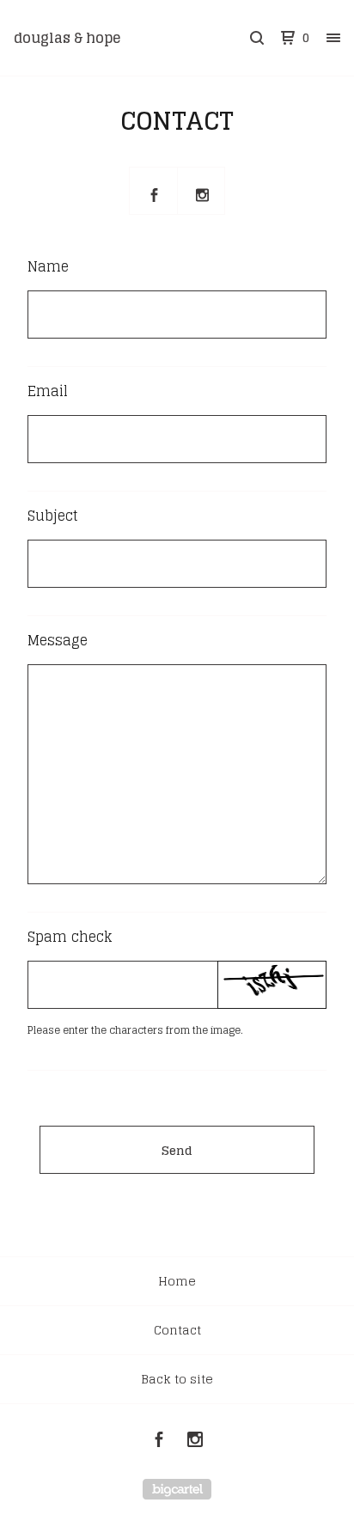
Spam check (69, 937)
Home (177, 1281)
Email (47, 391)
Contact (177, 1330)
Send (177, 1150)
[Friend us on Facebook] (154, 192)
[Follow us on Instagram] (202, 192)
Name (48, 266)
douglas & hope (67, 38)
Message (57, 640)
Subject (52, 516)
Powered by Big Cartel (177, 1489)
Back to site (177, 1379)
